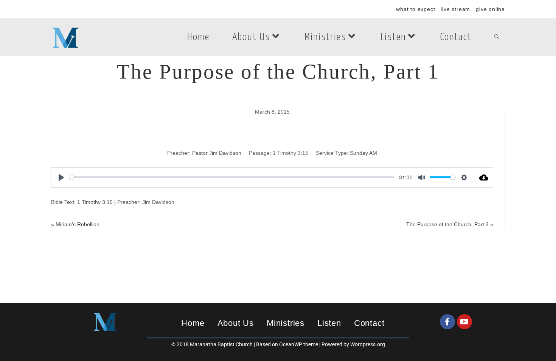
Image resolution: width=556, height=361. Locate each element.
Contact (369, 323)
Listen (329, 323)
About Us (235, 323)
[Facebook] (447, 321)
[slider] (231, 177)
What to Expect (415, 9)
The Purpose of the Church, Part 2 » (449, 224)
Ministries (285, 323)
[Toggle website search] (497, 37)
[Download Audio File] (483, 177)
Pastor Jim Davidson (216, 153)
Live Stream (455, 9)
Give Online (490, 9)
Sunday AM (363, 153)
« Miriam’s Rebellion (75, 224)
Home (192, 323)
